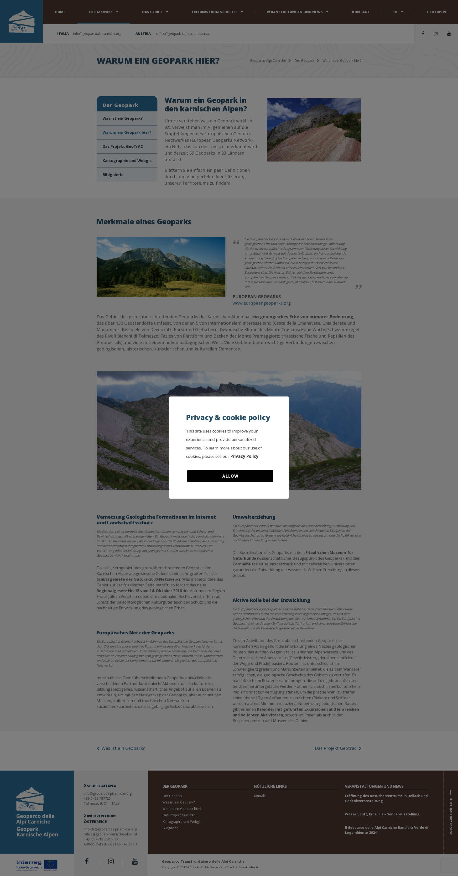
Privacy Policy (244, 456)
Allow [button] (230, 476)
